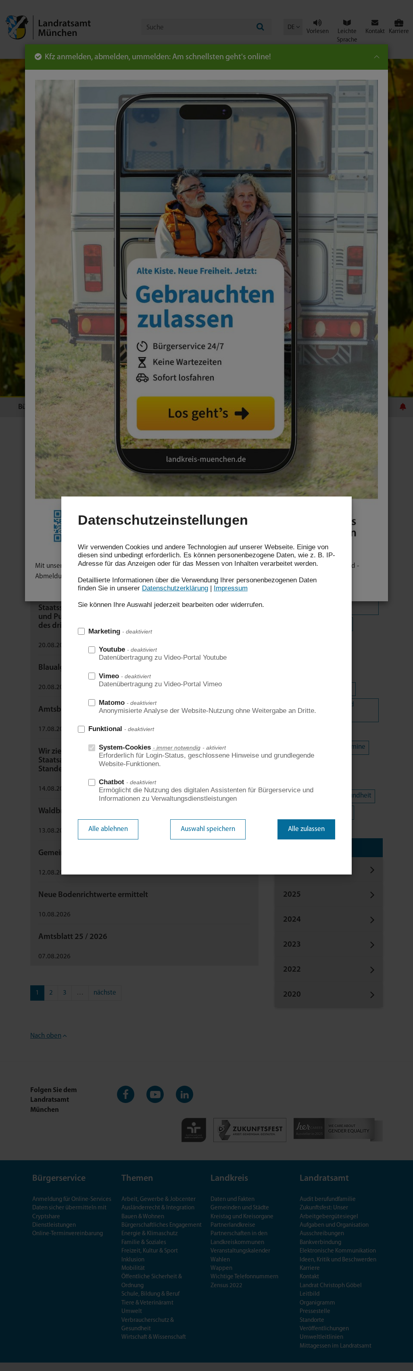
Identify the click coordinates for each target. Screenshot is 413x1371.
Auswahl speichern (208, 829)
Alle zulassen (306, 829)
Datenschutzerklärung (175, 588)
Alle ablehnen (108, 829)
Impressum (231, 588)
